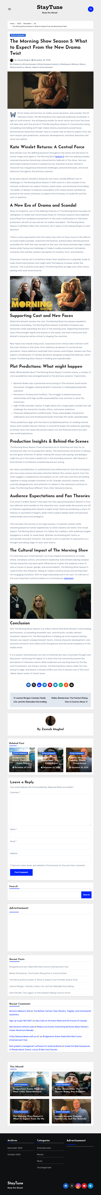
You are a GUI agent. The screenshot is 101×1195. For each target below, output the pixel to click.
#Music (82, 64)
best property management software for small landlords (35, 1046)
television (69, 578)
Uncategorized (44, 1167)
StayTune (50, 7)
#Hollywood (65, 64)
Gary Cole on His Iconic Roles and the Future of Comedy (61, 1021)
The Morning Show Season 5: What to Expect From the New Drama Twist (48, 47)
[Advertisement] (51, 933)
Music (39, 1161)
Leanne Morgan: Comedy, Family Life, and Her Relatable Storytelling (41, 986)
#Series (28, 67)
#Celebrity (17, 64)
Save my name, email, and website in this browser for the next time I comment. (48, 865)
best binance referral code (21, 1027)
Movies (40, 1154)
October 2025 (14, 1154)
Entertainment (18, 35)
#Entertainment (29, 64)
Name (13, 829)
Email (13, 841)
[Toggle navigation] (9, 9)
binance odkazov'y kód (19, 1011)
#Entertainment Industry (48, 64)
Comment (15, 792)
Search (13, 886)
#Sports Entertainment (42, 67)
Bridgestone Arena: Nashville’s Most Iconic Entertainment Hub (38, 967)
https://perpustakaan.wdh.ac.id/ (24, 1036)
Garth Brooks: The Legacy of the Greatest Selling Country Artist (39, 993)
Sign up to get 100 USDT (20, 1021)
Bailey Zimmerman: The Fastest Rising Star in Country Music (38, 973)
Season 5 (59, 156)
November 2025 (15, 1148)
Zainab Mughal (23, 60)
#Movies (74, 64)
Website (13, 853)
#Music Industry (17, 67)
